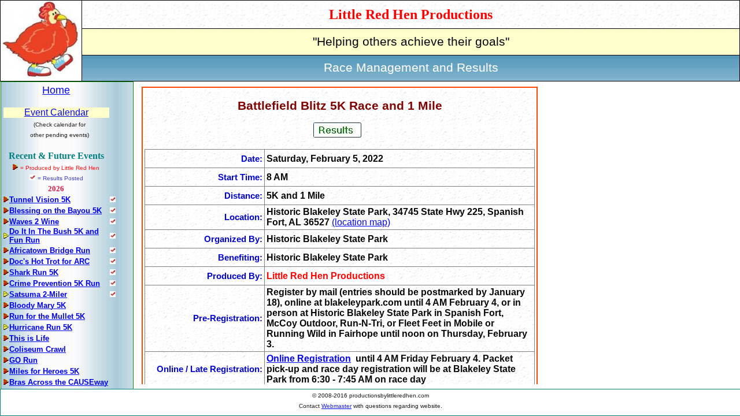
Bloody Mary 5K (37, 305)
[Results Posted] (113, 199)
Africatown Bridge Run (49, 250)
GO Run (23, 360)
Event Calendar (56, 112)
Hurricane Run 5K (40, 327)
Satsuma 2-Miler (38, 294)
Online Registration (309, 358)
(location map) (361, 222)
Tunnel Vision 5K (40, 199)
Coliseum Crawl (37, 349)
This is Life (29, 338)
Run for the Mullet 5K (47, 316)
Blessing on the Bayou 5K (55, 210)
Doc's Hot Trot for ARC (49, 261)
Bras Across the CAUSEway (58, 382)
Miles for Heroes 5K (44, 371)
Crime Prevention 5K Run (54, 283)
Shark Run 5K (33, 272)
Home (56, 90)
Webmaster (336, 406)
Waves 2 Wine (34, 221)
